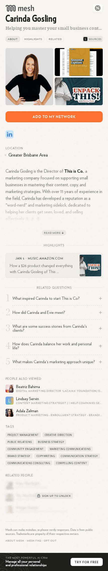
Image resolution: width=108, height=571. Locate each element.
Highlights (33, 39)
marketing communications (70, 449)
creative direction (58, 435)
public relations (20, 442)
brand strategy (19, 456)
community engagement (26, 449)
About (13, 39)
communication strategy (79, 456)
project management (23, 435)
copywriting (45, 456)
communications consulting (29, 463)
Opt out (50, 541)
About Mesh (15, 541)
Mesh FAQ (34, 541)
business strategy (51, 442)
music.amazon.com (45, 258)
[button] (34, 541)
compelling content (71, 463)
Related (55, 39)
